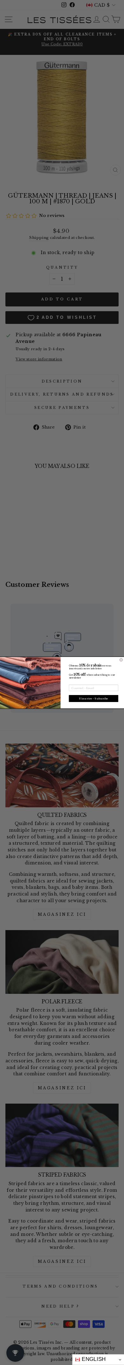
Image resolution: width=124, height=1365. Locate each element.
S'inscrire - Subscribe (93, 698)
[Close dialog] (121, 659)
